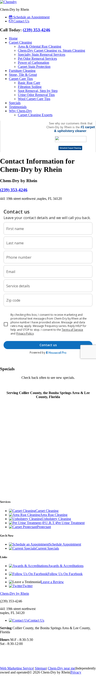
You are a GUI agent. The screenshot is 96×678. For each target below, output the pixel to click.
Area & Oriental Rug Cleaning (39, 46)
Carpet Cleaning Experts (35, 115)
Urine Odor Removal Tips (36, 95)
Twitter (28, 586)
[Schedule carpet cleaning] (70, 148)
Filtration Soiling (30, 87)
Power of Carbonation (33, 62)
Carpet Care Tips (21, 79)
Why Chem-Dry (20, 111)
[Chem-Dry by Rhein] (8, 2)
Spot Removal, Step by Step (38, 91)
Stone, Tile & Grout (23, 75)
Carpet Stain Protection (34, 66)
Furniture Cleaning (22, 70)
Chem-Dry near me (61, 668)
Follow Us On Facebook (65, 574)
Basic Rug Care (29, 83)
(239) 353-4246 (36, 30)
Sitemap (40, 668)
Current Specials (47, 548)
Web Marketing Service (16, 668)
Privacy (76, 672)
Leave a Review (52, 582)
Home (13, 38)
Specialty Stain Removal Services (41, 54)
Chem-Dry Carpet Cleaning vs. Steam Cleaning (51, 50)
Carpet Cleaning (20, 42)
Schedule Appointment (65, 544)
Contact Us (36, 620)
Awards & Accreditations (65, 566)
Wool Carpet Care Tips (34, 99)
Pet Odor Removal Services (37, 58)
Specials (15, 103)
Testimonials (18, 107)
